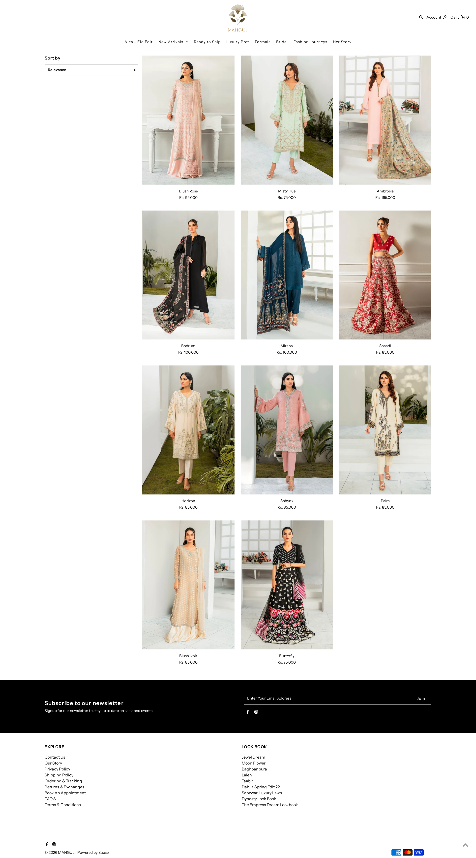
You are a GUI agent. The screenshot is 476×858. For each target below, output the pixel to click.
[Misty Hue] (287, 120)
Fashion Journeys (310, 41)
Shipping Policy (59, 774)
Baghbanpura (254, 768)
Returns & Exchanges (64, 786)
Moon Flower (254, 763)
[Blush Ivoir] (188, 584)
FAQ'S (50, 798)
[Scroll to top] (465, 845)
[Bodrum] (188, 275)
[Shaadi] (385, 275)
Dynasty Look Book (259, 798)
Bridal (282, 41)
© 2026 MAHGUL (60, 852)
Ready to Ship (207, 41)
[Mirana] (287, 275)
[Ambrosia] (385, 120)
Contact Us (55, 757)
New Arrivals (170, 41)
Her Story (342, 41)
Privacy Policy (57, 768)
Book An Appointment (65, 792)
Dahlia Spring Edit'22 (261, 786)
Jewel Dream (253, 757)
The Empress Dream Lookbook (270, 804)
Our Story (53, 763)
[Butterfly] (287, 584)
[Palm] (385, 429)
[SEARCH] (421, 17)
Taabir (247, 780)
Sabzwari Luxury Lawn (262, 792)
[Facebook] (248, 713)
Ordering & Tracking (63, 780)
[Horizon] (188, 429)
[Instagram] (256, 713)
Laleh (247, 774)
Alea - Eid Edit (138, 41)
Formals (262, 41)
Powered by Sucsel (93, 852)
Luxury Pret (237, 41)
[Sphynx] (287, 429)
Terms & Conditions (63, 804)
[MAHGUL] (238, 16)
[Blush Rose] (188, 120)
